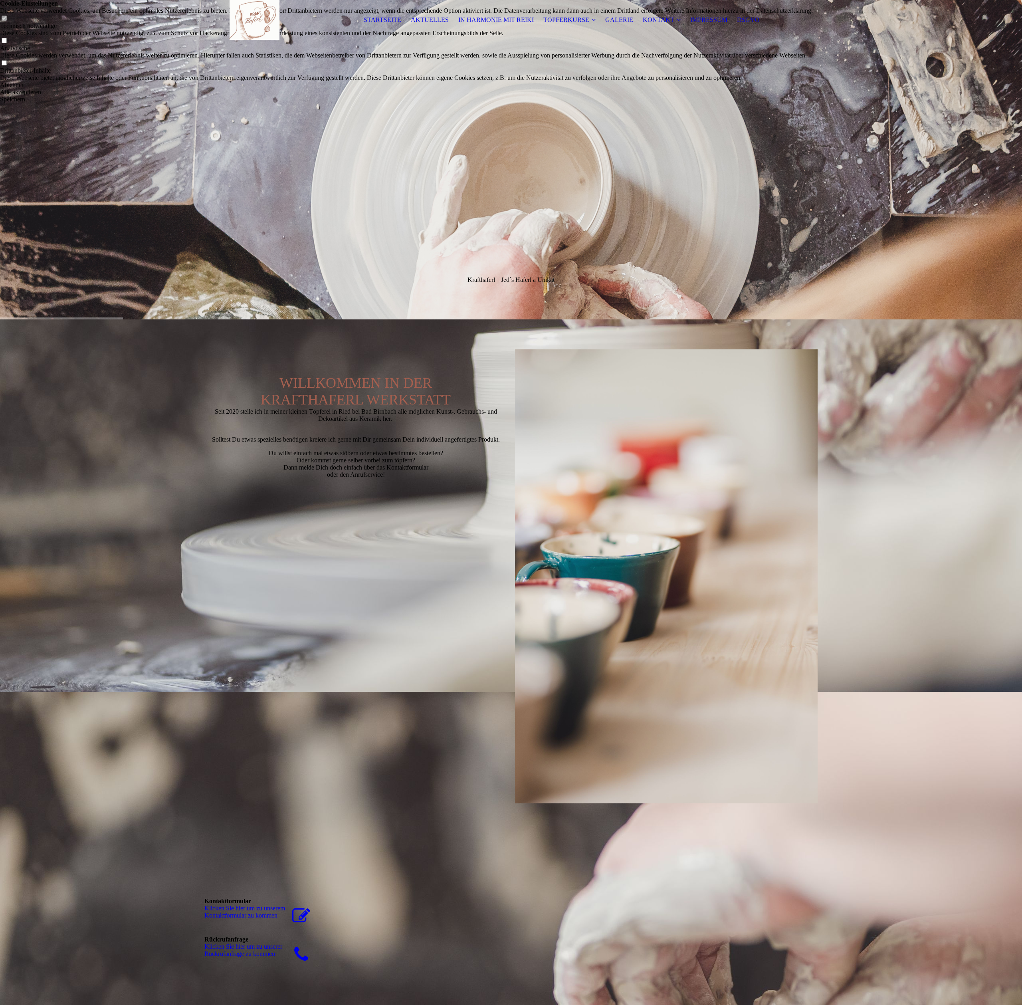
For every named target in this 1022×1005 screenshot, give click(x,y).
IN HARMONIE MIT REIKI (496, 19)
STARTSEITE (382, 19)
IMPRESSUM (708, 19)
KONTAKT (658, 19)
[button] (406, 85)
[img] (254, 20)
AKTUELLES (430, 19)
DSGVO (748, 19)
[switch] (4, 41)
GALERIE (619, 19)
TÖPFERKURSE (566, 19)
